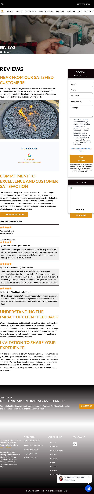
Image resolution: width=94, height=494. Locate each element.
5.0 (25, 159)
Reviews (54, 458)
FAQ (53, 462)
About (53, 442)
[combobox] (81, 101)
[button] (35, 11)
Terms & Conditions (78, 148)
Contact (54, 466)
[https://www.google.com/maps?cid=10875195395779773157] (29, 155)
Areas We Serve (57, 450)
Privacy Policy (56, 474)
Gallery (54, 454)
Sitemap (54, 470)
